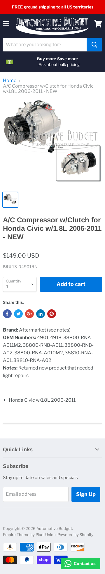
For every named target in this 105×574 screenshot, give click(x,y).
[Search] (94, 44)
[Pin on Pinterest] (51, 313)
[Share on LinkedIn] (40, 313)
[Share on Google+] (29, 313)
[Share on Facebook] (7, 313)
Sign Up (86, 494)
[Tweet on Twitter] (18, 313)
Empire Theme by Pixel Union (29, 534)
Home (9, 80)
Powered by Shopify (75, 534)
